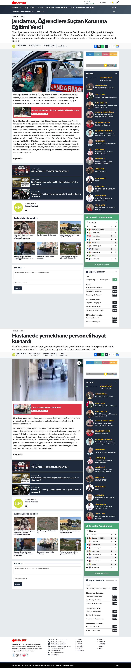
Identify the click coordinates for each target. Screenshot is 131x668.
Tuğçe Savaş (100, 205)
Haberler (15, 16)
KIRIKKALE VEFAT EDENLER (23, 12)
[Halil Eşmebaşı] (90, 105)
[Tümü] (116, 73)
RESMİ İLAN (16, 8)
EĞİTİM (64, 8)
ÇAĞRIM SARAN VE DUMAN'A (106, 97)
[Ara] (113, 8)
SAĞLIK (71, 8)
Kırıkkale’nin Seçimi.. (102, 125)
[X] (17, 655)
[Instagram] (20, 655)
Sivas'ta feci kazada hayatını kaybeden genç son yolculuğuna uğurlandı (24, 236)
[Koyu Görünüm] (116, 8)
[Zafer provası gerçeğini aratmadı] (47, 248)
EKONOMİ (50, 8)
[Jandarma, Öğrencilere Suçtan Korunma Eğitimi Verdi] (47, 71)
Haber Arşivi (54, 654)
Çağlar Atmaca (106, 77)
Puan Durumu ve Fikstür (58, 648)
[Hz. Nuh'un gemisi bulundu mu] (47, 227)
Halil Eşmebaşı (101, 103)
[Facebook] (13, 655)
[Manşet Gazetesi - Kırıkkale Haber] (19, 3)
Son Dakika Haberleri (57, 652)
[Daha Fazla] (106, 46)
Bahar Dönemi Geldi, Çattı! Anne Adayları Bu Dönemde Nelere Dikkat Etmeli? (105, 134)
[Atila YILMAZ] (90, 96)
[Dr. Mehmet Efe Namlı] (90, 133)
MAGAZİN (90, 8)
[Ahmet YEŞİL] (90, 170)
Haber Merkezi (31, 206)
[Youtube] (24, 655)
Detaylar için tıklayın (102, 265)
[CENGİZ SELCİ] (90, 161)
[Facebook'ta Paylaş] (95, 46)
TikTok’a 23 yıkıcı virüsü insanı (105, 143)
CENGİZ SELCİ (100, 158)
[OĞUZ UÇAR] (90, 189)
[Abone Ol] (117, 46)
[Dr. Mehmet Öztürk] (90, 124)
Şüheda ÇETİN (100, 196)
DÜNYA (101, 640)
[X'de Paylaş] (99, 46)
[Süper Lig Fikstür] (116, 272)
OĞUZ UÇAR (99, 186)
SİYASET (41, 8)
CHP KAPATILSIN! (106, 80)
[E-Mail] (26, 210)
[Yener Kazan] (90, 142)
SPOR (57, 8)
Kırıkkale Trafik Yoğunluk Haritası (61, 646)
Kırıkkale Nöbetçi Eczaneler (59, 640)
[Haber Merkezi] (18, 207)
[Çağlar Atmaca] (92, 78)
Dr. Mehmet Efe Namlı (103, 131)
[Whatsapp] (27, 655)
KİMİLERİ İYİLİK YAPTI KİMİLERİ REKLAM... (105, 208)
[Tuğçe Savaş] (90, 207)
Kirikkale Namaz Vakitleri (58, 644)
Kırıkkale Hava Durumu (58, 642)
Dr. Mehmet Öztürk (102, 122)
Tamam (117, 665)
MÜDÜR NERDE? (101, 171)
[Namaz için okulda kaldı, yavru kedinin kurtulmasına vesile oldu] (24, 248)
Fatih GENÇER (100, 178)
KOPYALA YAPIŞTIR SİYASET (104, 88)
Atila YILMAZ (100, 94)
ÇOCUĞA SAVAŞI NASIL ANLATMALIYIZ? (103, 199)
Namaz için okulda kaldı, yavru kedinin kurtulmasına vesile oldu (23, 258)
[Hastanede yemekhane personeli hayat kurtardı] (47, 380)
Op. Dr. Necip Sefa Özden (104, 112)
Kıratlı (97, 181)
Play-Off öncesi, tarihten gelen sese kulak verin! (106, 106)
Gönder (18, 288)
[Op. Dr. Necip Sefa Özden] (90, 114)
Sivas (22, 16)
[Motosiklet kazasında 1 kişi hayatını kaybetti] (70, 227)
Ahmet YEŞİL (100, 169)
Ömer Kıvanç (100, 149)
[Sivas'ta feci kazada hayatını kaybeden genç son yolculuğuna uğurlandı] (24, 227)
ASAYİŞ (25, 8)
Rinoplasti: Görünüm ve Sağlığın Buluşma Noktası (104, 116)
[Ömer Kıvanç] (90, 151)
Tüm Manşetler (55, 650)
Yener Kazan (100, 141)
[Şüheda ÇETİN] (90, 198)
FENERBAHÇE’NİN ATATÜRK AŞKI (105, 190)
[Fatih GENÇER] (90, 179)
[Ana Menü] (113, 12)
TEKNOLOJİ (80, 8)
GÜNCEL (33, 8)
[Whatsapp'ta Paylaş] (102, 46)
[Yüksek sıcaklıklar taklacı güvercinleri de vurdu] (70, 248)
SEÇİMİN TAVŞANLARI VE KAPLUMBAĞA (104, 153)
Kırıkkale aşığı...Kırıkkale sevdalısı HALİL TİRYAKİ (103, 162)
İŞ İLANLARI (39, 12)
